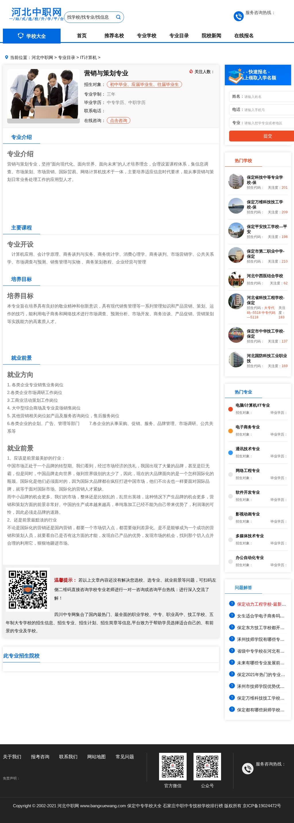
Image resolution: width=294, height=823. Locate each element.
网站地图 (96, 756)
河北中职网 (42, 57)
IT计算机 (88, 57)
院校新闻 (211, 35)
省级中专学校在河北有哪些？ (265, 651)
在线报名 (244, 35)
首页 (82, 35)
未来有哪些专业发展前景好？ (265, 662)
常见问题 (125, 756)
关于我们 (12, 756)
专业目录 (179, 35)
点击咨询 (118, 120)
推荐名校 (114, 35)
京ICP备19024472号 (262, 805)
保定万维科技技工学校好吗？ (265, 698)
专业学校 (146, 35)
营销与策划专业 (106, 73)
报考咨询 (40, 756)
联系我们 (68, 756)
